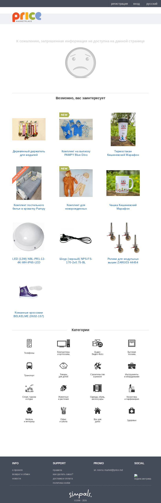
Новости (16, 478)
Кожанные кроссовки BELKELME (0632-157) (29, 314)
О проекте (17, 470)
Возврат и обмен (21, 474)
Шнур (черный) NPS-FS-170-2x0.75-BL (75, 260)
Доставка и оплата (63, 478)
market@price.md (113, 470)
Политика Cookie (61, 483)
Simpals (80, 493)
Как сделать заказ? (63, 474)
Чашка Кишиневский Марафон (123, 206)
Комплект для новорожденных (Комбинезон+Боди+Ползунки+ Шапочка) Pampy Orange (76, 206)
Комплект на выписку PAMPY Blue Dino (76, 153)
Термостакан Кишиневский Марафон (123, 153)
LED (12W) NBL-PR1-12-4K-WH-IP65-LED (28, 260)
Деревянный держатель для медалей (29, 153)
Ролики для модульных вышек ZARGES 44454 (123, 260)
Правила (57, 470)
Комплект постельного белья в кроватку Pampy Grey (29, 206)
